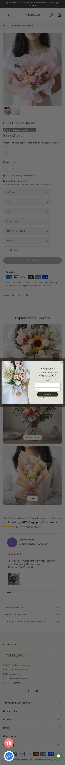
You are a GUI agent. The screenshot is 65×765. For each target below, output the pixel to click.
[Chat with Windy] (58, 756)
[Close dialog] (61, 363)
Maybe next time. (48, 398)
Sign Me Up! (47, 394)
